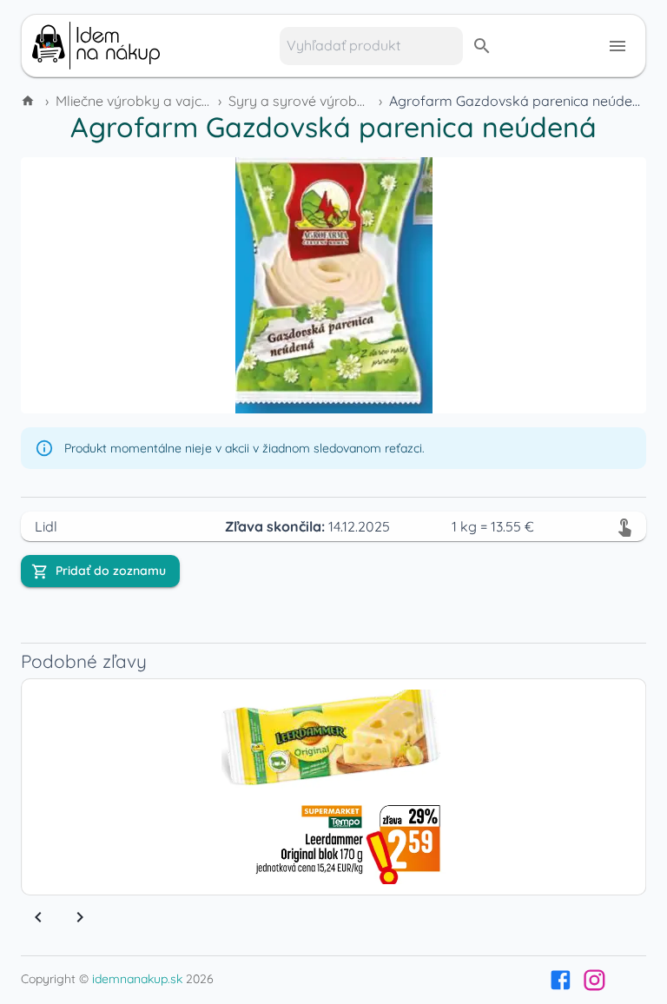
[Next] (80, 917)
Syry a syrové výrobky (300, 100)
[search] (482, 46)
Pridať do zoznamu (111, 570)
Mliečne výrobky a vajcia (134, 100)
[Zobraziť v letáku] (624, 526)
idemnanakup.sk (137, 979)
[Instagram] (594, 980)
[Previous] (38, 917)
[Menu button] (617, 46)
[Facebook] (561, 980)
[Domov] (29, 101)
